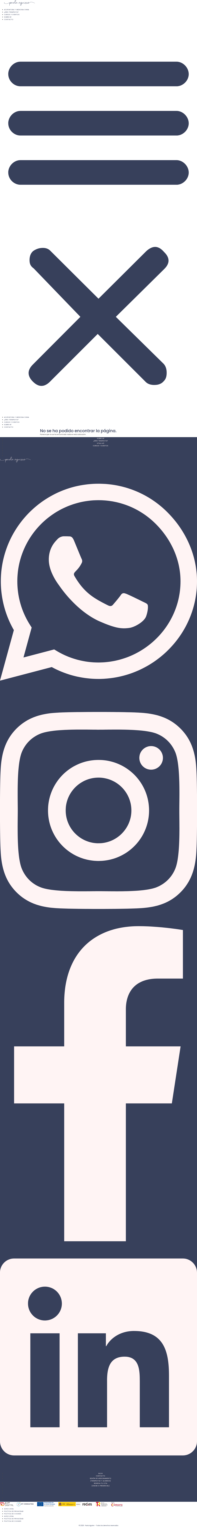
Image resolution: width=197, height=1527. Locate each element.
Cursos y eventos (11, 15)
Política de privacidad (13, 1511)
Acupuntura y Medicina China (16, 10)
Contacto (8, 19)
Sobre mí (7, 17)
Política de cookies (12, 1514)
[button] (98, 218)
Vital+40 (100, 443)
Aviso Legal (9, 1509)
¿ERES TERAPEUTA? (11, 12)
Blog (100, 1473)
